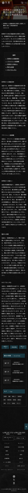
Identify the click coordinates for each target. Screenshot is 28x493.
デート (8, 403)
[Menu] (25, 2)
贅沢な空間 (10, 67)
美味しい (14, 396)
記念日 (13, 403)
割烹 (5, 399)
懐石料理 (9, 399)
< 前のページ (5, 347)
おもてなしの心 (11, 70)
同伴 (5, 403)
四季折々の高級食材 (13, 59)
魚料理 (19, 399)
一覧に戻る (14, 347)
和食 (9, 396)
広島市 (5, 396)
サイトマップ (21, 469)
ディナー (18, 403)
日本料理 (19, 396)
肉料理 (14, 399)
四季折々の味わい (12, 64)
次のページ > (23, 347)
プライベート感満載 (13, 61)
